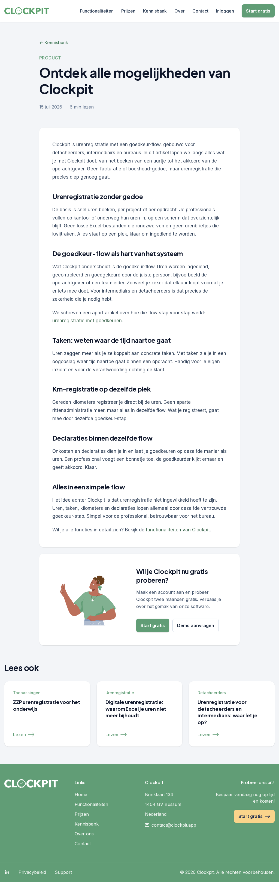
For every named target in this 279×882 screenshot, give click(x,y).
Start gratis (258, 11)
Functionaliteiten (97, 11)
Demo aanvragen (195, 625)
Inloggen (225, 11)
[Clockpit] (26, 11)
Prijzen (128, 11)
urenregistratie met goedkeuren (87, 320)
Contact (200, 11)
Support (63, 872)
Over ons (84, 833)
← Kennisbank (53, 42)
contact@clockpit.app (173, 825)
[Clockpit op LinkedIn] (7, 872)
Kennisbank (155, 11)
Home (81, 794)
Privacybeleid (32, 872)
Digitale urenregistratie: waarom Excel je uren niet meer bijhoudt (135, 709)
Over (179, 11)
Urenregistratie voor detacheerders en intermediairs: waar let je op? (227, 712)
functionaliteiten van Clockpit (178, 529)
